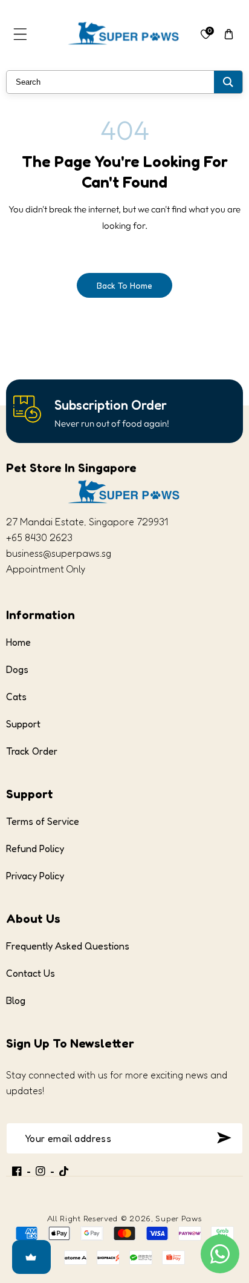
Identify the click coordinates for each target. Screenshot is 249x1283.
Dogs (17, 669)
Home (18, 642)
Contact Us (30, 973)
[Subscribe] (224, 1138)
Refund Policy (35, 848)
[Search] (228, 82)
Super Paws (178, 1218)
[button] (20, 34)
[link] (110, 405)
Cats (16, 697)
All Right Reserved (82, 1218)
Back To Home (124, 285)
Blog (15, 1000)
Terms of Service (42, 821)
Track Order (31, 751)
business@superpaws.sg (58, 553)
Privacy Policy (35, 876)
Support (23, 724)
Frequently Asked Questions (67, 946)
